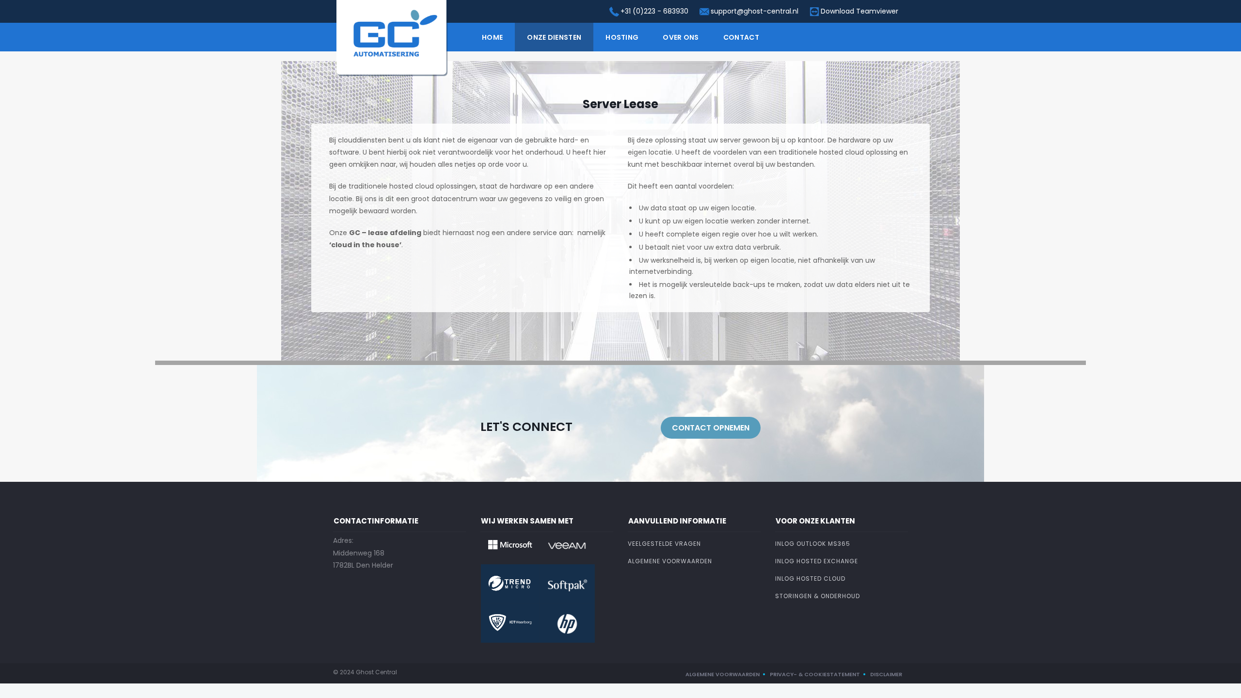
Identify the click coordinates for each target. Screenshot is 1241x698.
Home (492, 37)
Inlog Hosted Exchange (816, 561)
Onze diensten (554, 37)
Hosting (621, 37)
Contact (741, 37)
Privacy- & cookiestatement (815, 674)
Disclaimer (886, 674)
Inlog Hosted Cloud (810, 578)
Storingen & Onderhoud (817, 596)
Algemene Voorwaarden (670, 561)
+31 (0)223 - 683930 (654, 11)
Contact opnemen (710, 427)
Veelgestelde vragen (664, 543)
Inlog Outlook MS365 (812, 543)
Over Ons (681, 37)
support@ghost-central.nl (754, 11)
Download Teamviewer (859, 11)
